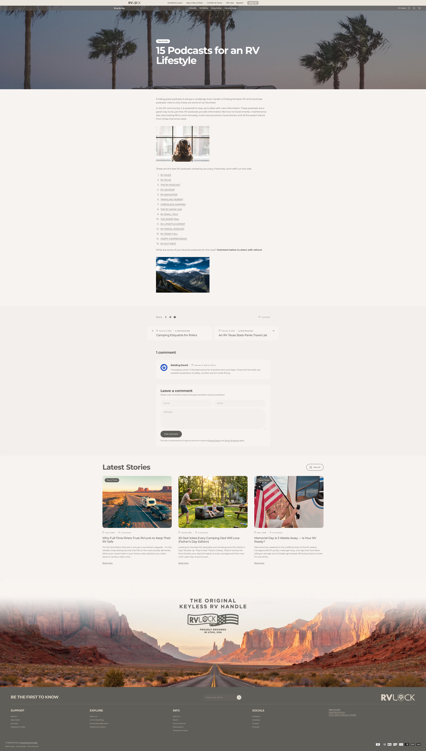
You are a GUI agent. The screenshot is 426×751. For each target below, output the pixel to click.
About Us (93, 716)
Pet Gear (230, 3)
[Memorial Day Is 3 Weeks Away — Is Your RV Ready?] (289, 502)
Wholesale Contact (180, 731)
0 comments (126, 533)
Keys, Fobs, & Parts (194, 3)
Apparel (239, 3)
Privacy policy (21, 746)
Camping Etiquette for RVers (176, 335)
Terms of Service (231, 441)
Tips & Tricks (163, 41)
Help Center (15, 720)
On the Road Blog (97, 720)
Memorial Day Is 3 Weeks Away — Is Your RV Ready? (285, 539)
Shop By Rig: (119, 8)
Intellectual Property (98, 727)
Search (175, 720)
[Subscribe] (239, 697)
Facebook (256, 720)
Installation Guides (18, 727)
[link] (342, 715)
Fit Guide (402, 8)
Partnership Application (99, 723)
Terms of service (33, 746)
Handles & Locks (175, 3)
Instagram (256, 716)
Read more (107, 563)
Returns (14, 716)
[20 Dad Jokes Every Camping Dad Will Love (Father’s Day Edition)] (213, 502)
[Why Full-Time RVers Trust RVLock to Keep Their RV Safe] (137, 502)
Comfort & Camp (214, 3)
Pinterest (255, 727)
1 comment (265, 317)
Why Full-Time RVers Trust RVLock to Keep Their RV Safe (136, 539)
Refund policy (178, 727)
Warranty (14, 723)
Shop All (253, 3)
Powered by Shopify (28, 743)
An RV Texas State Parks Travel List (243, 335)
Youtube (255, 723)
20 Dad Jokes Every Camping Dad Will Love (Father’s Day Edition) (209, 539)
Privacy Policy (214, 441)
